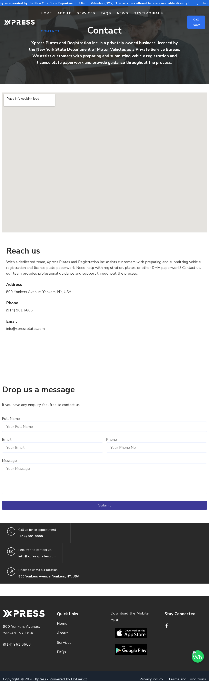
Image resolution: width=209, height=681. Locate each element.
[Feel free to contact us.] (11, 551)
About (64, 13)
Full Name (11, 418)
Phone (111, 439)
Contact (50, 31)
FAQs (106, 13)
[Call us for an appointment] (11, 531)
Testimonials (148, 13)
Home (46, 13)
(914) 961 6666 (17, 644)
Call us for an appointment (37, 530)
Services (86, 13)
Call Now (196, 22)
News (122, 13)
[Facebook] (167, 625)
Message (9, 460)
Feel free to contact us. (35, 550)
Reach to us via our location (38, 570)
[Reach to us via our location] (11, 571)
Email (6, 439)
